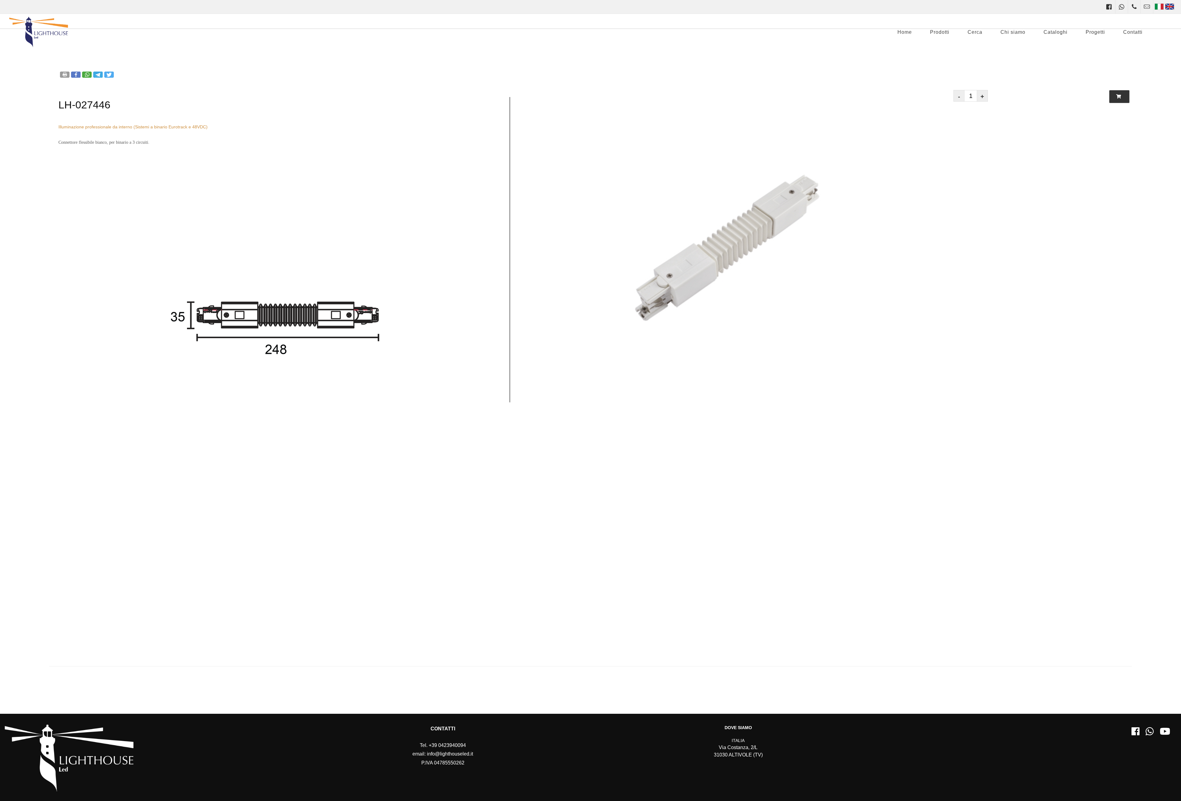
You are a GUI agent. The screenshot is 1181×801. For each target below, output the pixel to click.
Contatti (1133, 32)
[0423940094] (1134, 7)
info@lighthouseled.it (450, 753)
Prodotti (939, 32)
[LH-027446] (275, 398)
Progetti (1095, 32)
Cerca (975, 32)
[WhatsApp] (1121, 7)
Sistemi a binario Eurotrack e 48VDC (170, 126)
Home (904, 32)
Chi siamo (1012, 32)
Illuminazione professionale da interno (95, 126)
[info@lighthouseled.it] (1147, 7)
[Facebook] (1109, 7)
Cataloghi (1056, 32)
